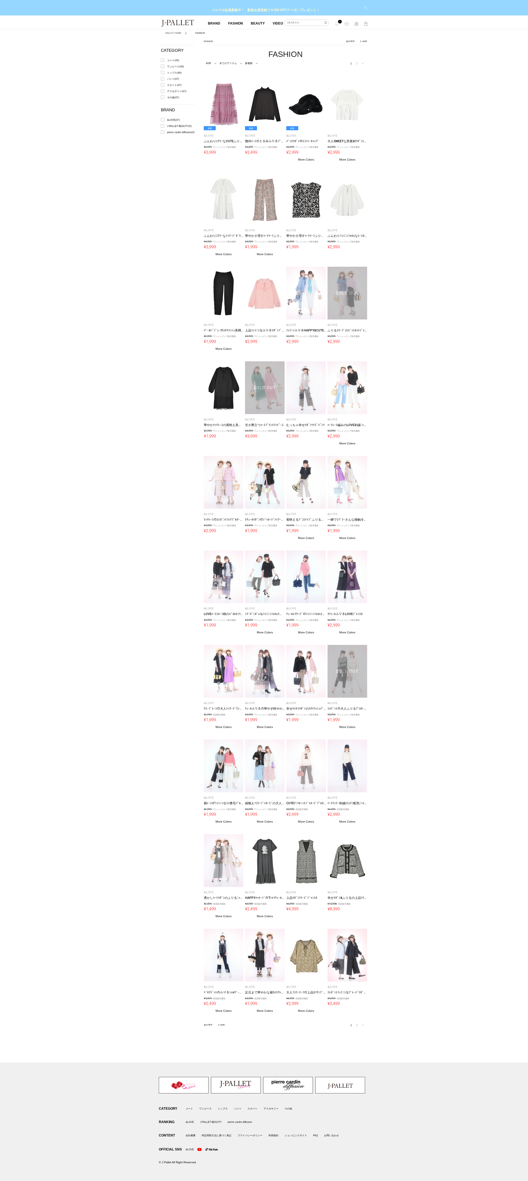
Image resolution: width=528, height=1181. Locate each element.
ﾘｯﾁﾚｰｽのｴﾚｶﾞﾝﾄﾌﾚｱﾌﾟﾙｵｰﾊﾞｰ (224, 519)
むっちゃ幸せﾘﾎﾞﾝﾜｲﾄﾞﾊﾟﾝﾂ (305, 425)
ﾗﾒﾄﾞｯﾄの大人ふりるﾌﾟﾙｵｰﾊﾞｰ (348, 708)
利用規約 (273, 1135)
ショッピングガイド (296, 1135)
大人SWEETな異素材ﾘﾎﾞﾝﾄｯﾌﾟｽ (349, 141)
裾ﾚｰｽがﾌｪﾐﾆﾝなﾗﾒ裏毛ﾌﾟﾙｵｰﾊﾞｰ (226, 803)
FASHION (235, 23)
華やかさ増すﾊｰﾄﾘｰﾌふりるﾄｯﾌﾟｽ (309, 236)
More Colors (306, 159)
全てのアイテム (228, 63)
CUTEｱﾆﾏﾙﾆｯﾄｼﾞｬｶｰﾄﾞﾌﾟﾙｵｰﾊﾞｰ (308, 803)
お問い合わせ (331, 1135)
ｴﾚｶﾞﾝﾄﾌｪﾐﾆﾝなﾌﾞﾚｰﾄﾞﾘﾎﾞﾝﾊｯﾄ (349, 992)
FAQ (315, 1135)
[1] (337, 23)
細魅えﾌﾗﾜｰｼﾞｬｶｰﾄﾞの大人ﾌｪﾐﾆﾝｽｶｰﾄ (271, 803)
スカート (252, 1108)
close (365, 7)
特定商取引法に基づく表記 (216, 1135)
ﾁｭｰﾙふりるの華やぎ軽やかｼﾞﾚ (266, 708)
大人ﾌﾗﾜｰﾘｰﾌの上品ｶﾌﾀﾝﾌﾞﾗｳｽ (307, 992)
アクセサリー (271, 1108)
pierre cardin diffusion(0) (180, 132)
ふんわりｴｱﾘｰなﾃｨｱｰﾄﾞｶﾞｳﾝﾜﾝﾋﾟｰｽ (228, 236)
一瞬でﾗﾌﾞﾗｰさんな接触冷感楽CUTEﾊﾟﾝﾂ (356, 519)
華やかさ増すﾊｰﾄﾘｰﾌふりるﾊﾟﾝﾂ (267, 236)
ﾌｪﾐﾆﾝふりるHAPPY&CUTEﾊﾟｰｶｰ (309, 330)
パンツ (237, 1108)
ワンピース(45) (175, 66)
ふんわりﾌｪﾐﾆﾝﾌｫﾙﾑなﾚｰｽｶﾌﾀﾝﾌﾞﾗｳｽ (353, 236)
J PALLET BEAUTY (236, 1085)
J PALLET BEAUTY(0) (179, 126)
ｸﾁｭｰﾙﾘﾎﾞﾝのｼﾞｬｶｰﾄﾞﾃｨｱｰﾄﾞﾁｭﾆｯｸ (269, 519)
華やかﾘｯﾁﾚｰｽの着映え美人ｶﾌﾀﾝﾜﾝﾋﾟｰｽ (231, 425)
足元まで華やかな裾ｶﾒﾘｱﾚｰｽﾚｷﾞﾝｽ (269, 992)
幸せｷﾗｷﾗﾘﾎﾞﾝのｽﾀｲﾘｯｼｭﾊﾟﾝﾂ (306, 708)
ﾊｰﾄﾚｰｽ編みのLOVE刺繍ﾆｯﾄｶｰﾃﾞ (350, 425)
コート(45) (173, 60)
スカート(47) (174, 85)
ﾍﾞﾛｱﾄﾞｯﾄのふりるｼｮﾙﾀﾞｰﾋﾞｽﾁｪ (226, 992)
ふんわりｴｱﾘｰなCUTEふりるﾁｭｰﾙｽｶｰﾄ (230, 141)
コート (189, 1108)
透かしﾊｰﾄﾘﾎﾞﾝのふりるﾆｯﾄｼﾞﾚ (225, 898)
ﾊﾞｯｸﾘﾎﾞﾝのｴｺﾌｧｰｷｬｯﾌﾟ (302, 141)
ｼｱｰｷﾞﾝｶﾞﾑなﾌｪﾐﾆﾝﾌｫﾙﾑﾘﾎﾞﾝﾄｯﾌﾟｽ (269, 614)
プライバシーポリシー (250, 1135)
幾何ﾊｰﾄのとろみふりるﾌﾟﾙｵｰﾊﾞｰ (268, 141)
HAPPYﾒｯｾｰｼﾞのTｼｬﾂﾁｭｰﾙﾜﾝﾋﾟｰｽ (268, 898)
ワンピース (205, 1108)
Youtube (199, 1149)
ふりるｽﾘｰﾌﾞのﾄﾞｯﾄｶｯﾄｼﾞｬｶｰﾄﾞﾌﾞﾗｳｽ (354, 330)
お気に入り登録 (239, 82)
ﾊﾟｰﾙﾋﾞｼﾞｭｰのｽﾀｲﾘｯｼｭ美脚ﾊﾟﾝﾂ (226, 330)
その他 (288, 1108)
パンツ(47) (173, 78)
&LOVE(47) (173, 120)
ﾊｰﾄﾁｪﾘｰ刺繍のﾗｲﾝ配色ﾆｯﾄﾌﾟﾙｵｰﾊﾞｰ (353, 803)
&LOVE (184, 1085)
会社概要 (191, 1135)
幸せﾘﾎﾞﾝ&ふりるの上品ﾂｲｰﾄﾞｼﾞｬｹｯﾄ (353, 898)
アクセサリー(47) (176, 91)
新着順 (248, 63)
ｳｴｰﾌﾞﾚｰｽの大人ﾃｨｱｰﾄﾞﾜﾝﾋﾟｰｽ (225, 708)
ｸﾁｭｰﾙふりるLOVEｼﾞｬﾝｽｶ (345, 614)
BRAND (214, 23)
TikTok (207, 1149)
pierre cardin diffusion (288, 1085)
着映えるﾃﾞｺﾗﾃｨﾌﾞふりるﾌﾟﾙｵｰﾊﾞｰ (310, 519)
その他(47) (173, 97)
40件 (208, 63)
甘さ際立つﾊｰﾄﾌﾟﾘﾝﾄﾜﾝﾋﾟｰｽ (264, 425)
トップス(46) (174, 72)
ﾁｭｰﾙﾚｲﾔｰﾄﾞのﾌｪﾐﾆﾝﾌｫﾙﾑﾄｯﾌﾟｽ (307, 614)
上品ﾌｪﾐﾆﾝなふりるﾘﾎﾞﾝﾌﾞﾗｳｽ (266, 330)
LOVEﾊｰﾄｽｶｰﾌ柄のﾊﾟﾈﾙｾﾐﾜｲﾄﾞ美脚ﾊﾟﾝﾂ (231, 614)
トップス (223, 1108)
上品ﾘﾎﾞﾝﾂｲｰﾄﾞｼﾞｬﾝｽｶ (301, 898)
